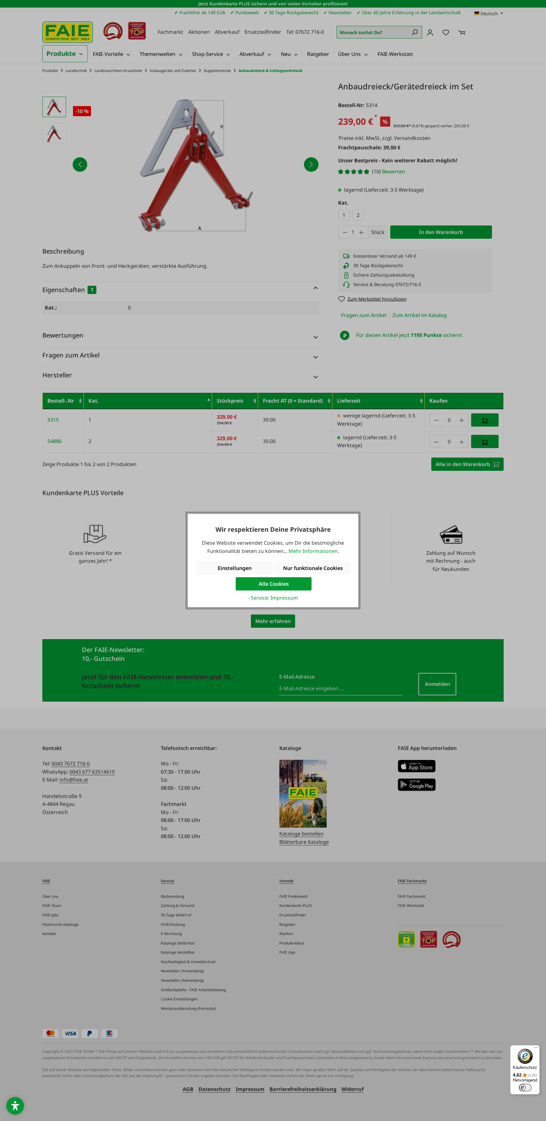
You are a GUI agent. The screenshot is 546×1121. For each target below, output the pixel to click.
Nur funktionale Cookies (313, 568)
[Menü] (536, 1049)
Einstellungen (235, 568)
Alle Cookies (274, 583)
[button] (15, 1106)
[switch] (525, 1087)
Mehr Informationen (313, 551)
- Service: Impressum (273, 597)
